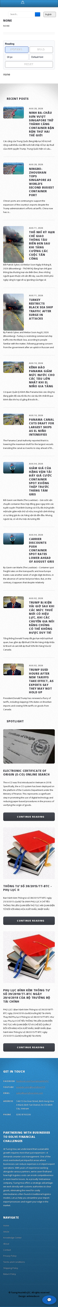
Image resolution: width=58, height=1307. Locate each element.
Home (6, 1225)
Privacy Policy (9, 1255)
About (6, 1243)
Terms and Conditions (14, 1261)
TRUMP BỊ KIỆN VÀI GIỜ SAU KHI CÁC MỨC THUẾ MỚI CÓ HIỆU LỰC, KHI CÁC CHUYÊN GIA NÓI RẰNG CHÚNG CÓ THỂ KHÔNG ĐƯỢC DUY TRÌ (41, 617)
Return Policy (9, 1274)
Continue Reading (30, 816)
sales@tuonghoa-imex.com (29, 1093)
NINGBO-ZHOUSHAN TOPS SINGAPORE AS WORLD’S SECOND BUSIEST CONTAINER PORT (41, 182)
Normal (17, 49)
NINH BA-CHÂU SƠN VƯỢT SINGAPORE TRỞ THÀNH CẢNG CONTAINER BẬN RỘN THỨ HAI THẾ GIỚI (41, 124)
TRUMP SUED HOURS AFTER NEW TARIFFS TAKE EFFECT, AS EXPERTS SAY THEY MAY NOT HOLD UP (41, 681)
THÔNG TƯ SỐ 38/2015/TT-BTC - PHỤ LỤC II (27, 888)
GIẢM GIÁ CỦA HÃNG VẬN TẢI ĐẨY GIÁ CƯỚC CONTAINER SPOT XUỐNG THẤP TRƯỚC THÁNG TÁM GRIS (40, 481)
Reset (29, 64)
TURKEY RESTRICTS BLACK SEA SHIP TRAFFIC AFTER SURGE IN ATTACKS (41, 309)
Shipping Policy (10, 1268)
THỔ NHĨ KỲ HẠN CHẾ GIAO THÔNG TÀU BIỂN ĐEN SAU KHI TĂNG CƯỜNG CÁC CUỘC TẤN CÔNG (42, 245)
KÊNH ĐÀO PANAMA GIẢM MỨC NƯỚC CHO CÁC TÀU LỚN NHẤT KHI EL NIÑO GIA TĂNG (42, 376)
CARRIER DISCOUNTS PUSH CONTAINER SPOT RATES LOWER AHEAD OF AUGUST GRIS (41, 550)
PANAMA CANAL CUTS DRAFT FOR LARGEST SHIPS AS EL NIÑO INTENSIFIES (41, 427)
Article (6, 1231)
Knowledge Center (12, 1237)
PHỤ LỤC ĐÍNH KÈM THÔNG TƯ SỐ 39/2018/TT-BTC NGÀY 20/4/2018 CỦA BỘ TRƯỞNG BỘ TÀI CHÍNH (26, 995)
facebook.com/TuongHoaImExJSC (32, 1081)
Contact (7, 1249)
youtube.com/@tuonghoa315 (30, 1087)
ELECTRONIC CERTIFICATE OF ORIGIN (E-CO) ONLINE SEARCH (26, 772)
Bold (41, 49)
